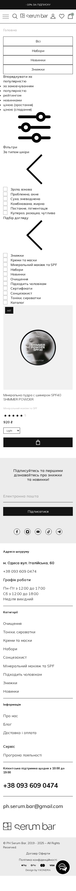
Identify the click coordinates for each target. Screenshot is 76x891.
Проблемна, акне (25, 194)
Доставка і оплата (20, 732)
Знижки (38, 69)
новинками (12, 100)
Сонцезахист (21, 293)
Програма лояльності (22, 755)
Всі (38, 41)
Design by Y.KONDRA (38, 870)
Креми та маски (24, 260)
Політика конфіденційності (38, 860)
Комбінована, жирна (27, 204)
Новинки (38, 60)
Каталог (17, 302)
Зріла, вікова (21, 189)
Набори (38, 51)
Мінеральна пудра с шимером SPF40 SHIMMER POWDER (32, 397)
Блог (7, 724)
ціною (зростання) (18, 105)
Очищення (19, 279)
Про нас (10, 715)
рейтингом (12, 95)
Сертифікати (21, 288)
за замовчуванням (18, 86)
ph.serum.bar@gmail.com (33, 806)
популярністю (14, 91)
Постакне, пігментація (29, 208)
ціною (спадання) (17, 109)
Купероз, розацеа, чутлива (33, 213)
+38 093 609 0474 (20, 571)
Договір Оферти (38, 853)
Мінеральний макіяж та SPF (34, 265)
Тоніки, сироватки (26, 298)
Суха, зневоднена (25, 199)
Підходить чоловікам (28, 284)
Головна (10, 30)
